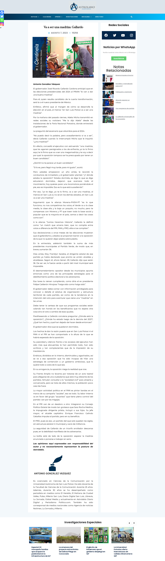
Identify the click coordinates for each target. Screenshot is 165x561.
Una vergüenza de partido (125, 108)
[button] (131, 17)
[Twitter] (2, 16)
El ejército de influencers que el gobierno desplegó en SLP (95, 550)
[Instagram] (2, 24)
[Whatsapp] (2, 20)
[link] (52, 465)
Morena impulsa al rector (124, 75)
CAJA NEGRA (47, 17)
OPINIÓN (57, 17)
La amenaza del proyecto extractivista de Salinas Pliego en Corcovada (68, 550)
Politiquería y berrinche (124, 92)
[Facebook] (2, 12)
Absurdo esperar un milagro (123, 101)
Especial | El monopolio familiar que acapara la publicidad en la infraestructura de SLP (41, 551)
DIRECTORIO (99, 17)
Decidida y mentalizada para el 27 (124, 85)
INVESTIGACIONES (72, 17)
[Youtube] (123, 35)
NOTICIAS (34, 17)
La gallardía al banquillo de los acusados (125, 118)
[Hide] (1, 27)
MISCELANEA (86, 17)
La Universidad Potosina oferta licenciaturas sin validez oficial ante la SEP (123, 551)
